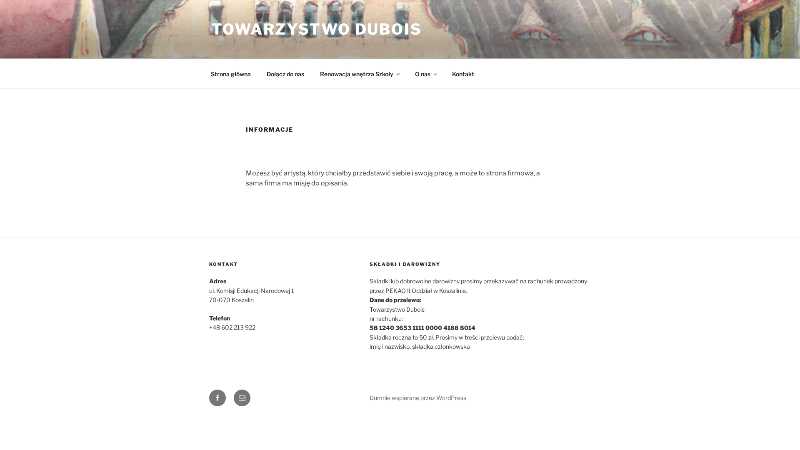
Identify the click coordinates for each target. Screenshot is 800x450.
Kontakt (463, 74)
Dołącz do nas (285, 74)
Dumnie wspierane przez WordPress (418, 397)
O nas (422, 74)
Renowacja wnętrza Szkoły (356, 74)
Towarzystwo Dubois (317, 29)
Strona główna (231, 74)
